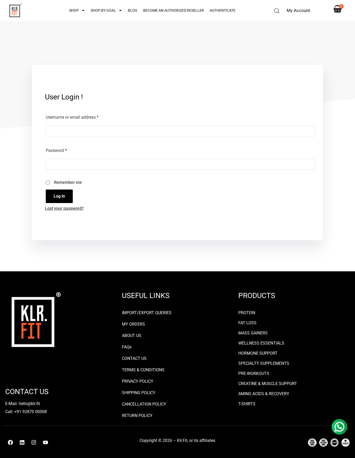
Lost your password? (64, 208)
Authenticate (222, 10)
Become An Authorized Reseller (173, 10)
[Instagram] (34, 442)
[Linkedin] (22, 442)
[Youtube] (45, 442)
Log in (59, 196)
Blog (132, 10)
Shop (74, 10)
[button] (276, 11)
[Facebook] (10, 442)
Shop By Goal (103, 10)
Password (56, 150)
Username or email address (72, 117)
